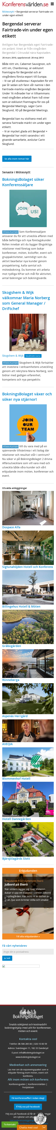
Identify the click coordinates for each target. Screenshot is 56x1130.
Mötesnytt (8, 11)
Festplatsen (28, 1087)
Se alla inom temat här (16, 158)
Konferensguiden (17, 1084)
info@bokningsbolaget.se (31, 1052)
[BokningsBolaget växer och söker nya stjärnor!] (28, 423)
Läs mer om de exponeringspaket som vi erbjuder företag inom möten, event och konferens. (28, 1072)
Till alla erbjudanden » (28, 936)
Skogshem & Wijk (13, 355)
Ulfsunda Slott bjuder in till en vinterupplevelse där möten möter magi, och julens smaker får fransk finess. (27, 892)
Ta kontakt (10, 1124)
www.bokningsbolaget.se (28, 1057)
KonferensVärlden (36, 1084)
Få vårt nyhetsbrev (14, 945)
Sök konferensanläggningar (22, 1120)
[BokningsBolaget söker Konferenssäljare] (28, 208)
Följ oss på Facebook (28, 1106)
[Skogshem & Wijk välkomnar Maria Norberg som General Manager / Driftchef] (28, 332)
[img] (28, 904)
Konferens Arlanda (27, 1123)
